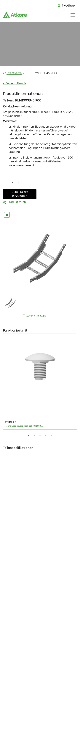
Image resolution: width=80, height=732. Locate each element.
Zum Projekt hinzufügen (20, 194)
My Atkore (68, 5)
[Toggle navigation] (72, 14)
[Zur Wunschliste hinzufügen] (7, 215)
